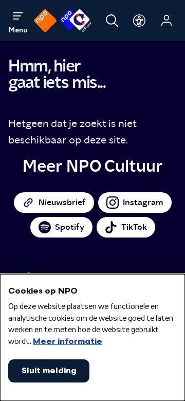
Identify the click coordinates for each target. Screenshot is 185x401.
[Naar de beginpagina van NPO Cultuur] (75, 20)
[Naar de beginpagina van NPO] (45, 20)
